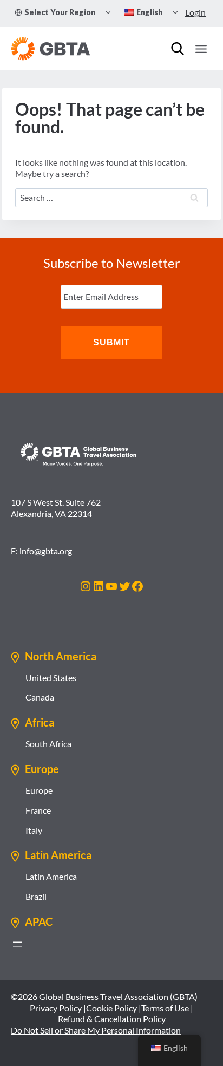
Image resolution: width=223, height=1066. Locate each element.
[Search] (177, 48)
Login (195, 12)
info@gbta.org (45, 551)
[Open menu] (200, 48)
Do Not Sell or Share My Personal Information (96, 1030)
